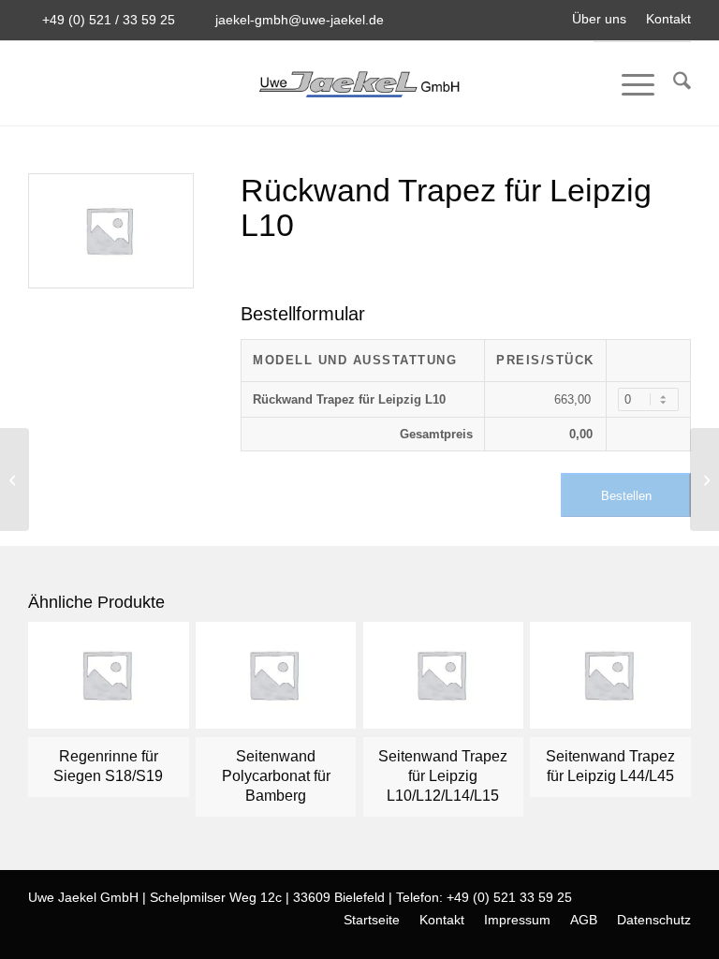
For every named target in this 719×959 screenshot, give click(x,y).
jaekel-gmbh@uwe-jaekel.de (299, 19)
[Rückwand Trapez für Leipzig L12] (14, 479)
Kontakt (668, 18)
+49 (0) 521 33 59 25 (509, 897)
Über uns (599, 18)
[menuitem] (600, 19)
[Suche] (672, 84)
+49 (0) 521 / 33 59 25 (108, 19)
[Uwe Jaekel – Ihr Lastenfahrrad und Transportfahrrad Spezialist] (359, 83)
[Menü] (628, 84)
